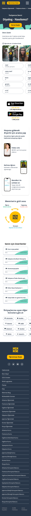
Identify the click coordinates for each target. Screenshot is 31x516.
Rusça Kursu (6, 464)
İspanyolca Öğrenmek (8, 411)
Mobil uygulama (7, 381)
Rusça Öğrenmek (7, 426)
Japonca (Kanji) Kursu (8, 453)
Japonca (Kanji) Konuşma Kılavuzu (12, 490)
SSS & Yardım (6, 378)
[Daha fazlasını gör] (27, 3)
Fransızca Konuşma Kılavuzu (11, 472)
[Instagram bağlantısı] (22, 364)
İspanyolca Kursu (7, 445)
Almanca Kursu (6, 430)
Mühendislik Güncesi (8, 396)
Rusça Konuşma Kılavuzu (9, 502)
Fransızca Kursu (7, 434)
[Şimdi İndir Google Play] (15, 114)
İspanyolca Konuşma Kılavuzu (11, 483)
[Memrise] (4, 3)
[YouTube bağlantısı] (17, 364)
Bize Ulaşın (5, 374)
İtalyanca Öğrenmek (8, 8)
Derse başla (15, 25)
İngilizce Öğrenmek (8, 408)
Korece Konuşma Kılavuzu (10, 498)
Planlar (4, 385)
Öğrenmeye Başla (13, 3)
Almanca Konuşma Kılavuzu (10, 468)
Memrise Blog (6, 393)
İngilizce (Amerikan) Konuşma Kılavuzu (14, 475)
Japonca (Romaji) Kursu (9, 457)
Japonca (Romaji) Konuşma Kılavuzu (13, 494)
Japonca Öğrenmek (8, 419)
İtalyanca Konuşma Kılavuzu (10, 487)
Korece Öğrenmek (7, 423)
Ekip (3, 389)
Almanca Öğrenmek (8, 400)
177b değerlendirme (15, 109)
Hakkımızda (5, 370)
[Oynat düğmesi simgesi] (10, 53)
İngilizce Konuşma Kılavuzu (10, 479)
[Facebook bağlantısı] (9, 364)
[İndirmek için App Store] (15, 104)
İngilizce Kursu (6, 441)
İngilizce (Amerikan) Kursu (10, 438)
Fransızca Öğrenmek (8, 404)
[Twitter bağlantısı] (13, 364)
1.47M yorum (15, 119)
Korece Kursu (6, 460)
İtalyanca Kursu (21, 8)
